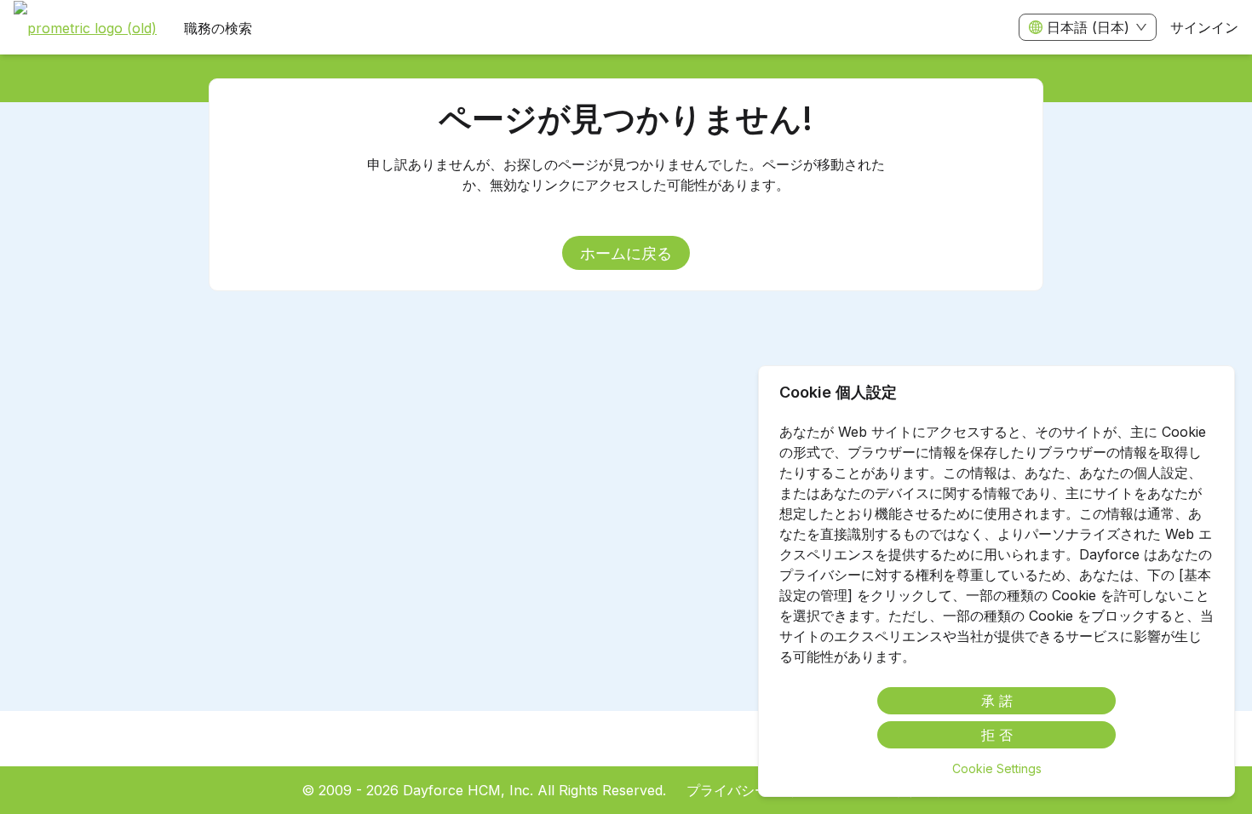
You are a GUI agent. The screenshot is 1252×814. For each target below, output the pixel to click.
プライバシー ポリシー (756, 790)
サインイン (1204, 27)
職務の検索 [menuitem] (218, 28)
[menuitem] (85, 28)
